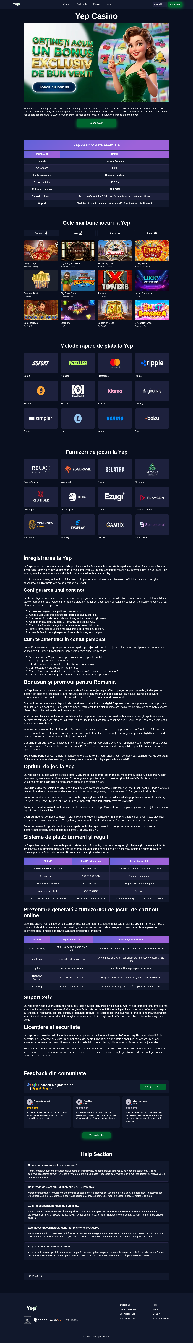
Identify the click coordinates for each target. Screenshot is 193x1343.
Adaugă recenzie (153, 1086)
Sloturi (150, 233)
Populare (39, 233)
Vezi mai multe (96, 1135)
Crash (113, 233)
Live (76, 233)
